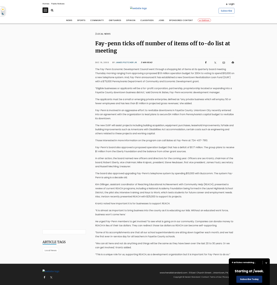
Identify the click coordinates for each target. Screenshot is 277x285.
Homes (46, 3)
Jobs (161, 20)
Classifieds (147, 20)
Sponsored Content (181, 20)
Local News (51, 250)
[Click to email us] (222, 62)
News (69, 20)
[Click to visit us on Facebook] (179, 62)
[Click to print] (231, 62)
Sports (81, 20)
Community (97, 20)
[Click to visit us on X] (213, 62)
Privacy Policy (228, 277)
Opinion (130, 20)
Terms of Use (215, 277)
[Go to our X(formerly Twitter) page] (51, 277)
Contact (205, 277)
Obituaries (115, 20)
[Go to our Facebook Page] (44, 277)
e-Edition (204, 20)
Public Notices (57, 3)
